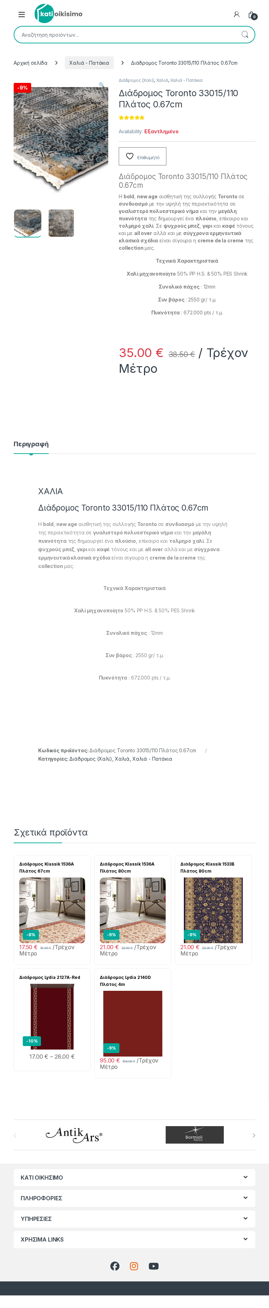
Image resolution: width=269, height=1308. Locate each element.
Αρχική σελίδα (31, 63)
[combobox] (124, 35)
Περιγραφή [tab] (31, 444)
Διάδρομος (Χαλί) (136, 80)
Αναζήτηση (245, 35)
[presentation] (253, 1135)
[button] (102, 85)
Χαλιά (162, 80)
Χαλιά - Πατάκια (89, 63)
